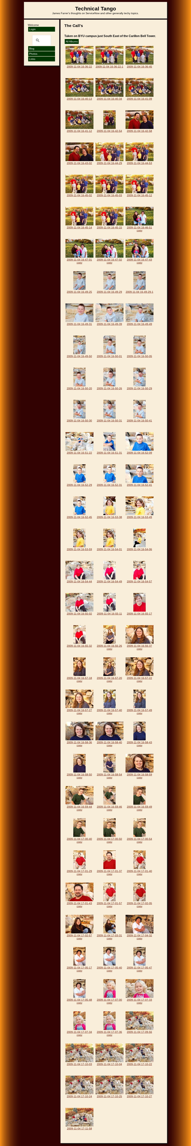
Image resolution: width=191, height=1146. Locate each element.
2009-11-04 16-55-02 (79, 613)
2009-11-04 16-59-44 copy (79, 808)
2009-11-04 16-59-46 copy (109, 808)
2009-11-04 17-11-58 (79, 1128)
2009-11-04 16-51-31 (109, 452)
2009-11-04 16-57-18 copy (79, 679)
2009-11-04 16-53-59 (79, 549)
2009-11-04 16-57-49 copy (139, 712)
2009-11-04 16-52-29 (79, 484)
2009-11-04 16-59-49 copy (139, 808)
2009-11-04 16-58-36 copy (79, 744)
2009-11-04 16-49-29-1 (139, 291)
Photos (33, 53)
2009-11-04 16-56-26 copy (109, 647)
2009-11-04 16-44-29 (109, 163)
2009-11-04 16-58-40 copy (109, 744)
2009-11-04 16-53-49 (139, 517)
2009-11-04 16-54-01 (109, 549)
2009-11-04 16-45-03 (109, 195)
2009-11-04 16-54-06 (139, 549)
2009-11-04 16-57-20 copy (109, 679)
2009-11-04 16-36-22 (79, 66)
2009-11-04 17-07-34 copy (79, 1033)
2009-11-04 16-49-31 (79, 324)
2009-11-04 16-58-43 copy (139, 744)
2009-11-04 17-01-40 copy (139, 873)
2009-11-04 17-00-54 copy (139, 840)
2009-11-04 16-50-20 (79, 388)
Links (32, 58)
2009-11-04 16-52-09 (139, 452)
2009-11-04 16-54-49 (109, 581)
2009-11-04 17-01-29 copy (79, 873)
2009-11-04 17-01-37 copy (109, 873)
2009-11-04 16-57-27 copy (79, 712)
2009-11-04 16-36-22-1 (109, 66)
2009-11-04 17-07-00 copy (109, 1001)
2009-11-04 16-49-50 (79, 356)
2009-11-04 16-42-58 (139, 130)
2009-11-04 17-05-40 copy (109, 969)
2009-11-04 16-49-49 (139, 324)
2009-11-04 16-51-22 (79, 452)
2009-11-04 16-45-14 (79, 227)
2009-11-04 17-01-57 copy (109, 905)
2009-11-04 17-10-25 (109, 1096)
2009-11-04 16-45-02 (79, 195)
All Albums (72, 41)
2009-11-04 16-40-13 (79, 98)
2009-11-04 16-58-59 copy (139, 776)
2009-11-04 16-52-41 (139, 484)
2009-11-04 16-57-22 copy (139, 679)
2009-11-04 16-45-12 (139, 195)
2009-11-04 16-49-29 (109, 291)
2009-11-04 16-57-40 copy (109, 712)
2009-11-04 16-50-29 (139, 388)
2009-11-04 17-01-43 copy (79, 905)
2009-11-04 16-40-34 (109, 98)
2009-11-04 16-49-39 (109, 324)
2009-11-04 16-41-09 (139, 98)
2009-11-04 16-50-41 (139, 420)
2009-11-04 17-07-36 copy (109, 1033)
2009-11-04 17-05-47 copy (139, 969)
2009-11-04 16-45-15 (109, 227)
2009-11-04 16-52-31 (109, 484)
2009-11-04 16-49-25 (79, 291)
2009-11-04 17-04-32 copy (139, 937)
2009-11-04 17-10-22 (139, 1064)
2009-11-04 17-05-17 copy (79, 969)
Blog (31, 48)
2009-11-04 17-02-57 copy (79, 937)
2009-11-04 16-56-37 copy (139, 647)
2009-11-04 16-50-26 (109, 388)
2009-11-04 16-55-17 (139, 613)
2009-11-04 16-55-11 (109, 613)
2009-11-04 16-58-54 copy (109, 776)
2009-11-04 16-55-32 (79, 645)
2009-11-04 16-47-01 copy (79, 261)
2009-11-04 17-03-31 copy (109, 937)
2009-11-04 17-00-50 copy (109, 840)
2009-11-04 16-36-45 (139, 66)
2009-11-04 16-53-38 (109, 517)
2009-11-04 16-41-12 (79, 130)
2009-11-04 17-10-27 (139, 1096)
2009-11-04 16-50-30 (79, 420)
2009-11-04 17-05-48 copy (79, 1001)
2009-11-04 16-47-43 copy (139, 261)
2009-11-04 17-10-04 (109, 1064)
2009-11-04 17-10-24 (79, 1096)
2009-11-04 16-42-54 (109, 130)
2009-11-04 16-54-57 (139, 581)
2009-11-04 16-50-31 (109, 420)
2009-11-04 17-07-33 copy (139, 1001)
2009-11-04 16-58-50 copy (79, 776)
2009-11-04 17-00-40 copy (79, 840)
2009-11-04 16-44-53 (139, 163)
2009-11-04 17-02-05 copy (139, 905)
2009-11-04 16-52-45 (79, 517)
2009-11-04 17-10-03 (79, 1064)
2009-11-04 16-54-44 (79, 581)
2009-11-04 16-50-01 (109, 356)
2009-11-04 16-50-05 (139, 356)
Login (32, 29)
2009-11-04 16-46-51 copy (139, 229)
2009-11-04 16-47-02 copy (109, 261)
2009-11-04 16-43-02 (79, 163)
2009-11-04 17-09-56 (139, 1031)
